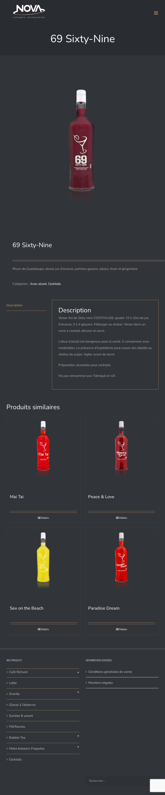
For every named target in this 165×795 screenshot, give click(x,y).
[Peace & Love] (121, 453)
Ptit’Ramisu (17, 726)
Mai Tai (17, 497)
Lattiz (13, 683)
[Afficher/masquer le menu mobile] (156, 13)
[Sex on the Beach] (43, 564)
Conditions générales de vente (110, 672)
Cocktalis (54, 284)
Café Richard (18, 672)
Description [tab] (14, 305)
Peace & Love (101, 497)
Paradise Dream (103, 608)
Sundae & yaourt (21, 716)
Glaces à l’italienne (22, 705)
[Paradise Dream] (121, 564)
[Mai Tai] (43, 453)
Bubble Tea (17, 737)
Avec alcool (38, 284)
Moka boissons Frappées (26, 748)
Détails (45, 518)
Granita (14, 694)
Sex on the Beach (26, 608)
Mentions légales (100, 683)
